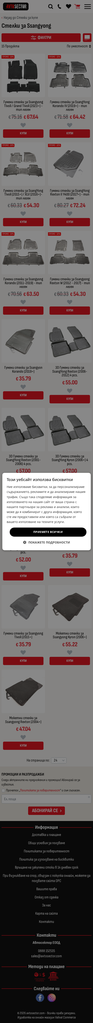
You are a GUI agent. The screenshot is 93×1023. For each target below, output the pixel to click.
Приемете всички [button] (48, 532)
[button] (46, 542)
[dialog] (46, 511)
